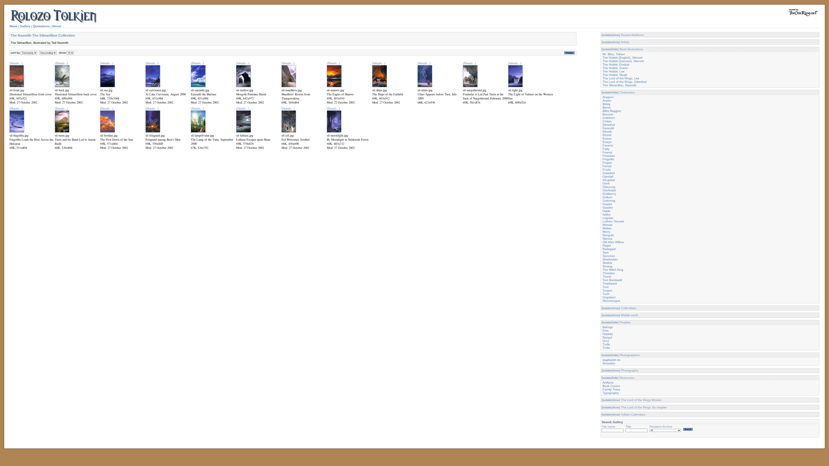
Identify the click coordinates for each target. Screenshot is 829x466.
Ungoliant (609, 297)
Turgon (607, 290)
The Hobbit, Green (615, 68)
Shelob (607, 262)
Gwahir (607, 204)
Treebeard (610, 283)
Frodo (607, 169)
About (56, 26)
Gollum (607, 197)
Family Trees (611, 389)
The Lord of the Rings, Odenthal (625, 81)
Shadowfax (610, 259)
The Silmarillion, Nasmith (619, 85)
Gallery (25, 26)
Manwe (607, 225)
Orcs (606, 341)
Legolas (608, 218)
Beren (607, 107)
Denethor (609, 124)
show (615, 35)
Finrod (607, 166)
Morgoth (608, 235)
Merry (607, 231)
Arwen (607, 100)
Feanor (607, 152)
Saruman (609, 256)
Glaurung (609, 187)
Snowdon (609, 363)
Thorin (607, 276)
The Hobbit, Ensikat (616, 64)
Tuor (606, 287)
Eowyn (607, 142)
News (13, 26)
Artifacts (608, 382)
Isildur (607, 214)
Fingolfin (608, 159)
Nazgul (607, 337)
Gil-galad (609, 180)
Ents (606, 330)
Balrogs (608, 327)
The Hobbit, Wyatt (615, 75)
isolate (606, 35)
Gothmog (609, 200)
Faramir (608, 145)
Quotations (41, 26)
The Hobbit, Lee (614, 71)
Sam (606, 252)
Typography (611, 393)
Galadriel (609, 173)
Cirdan (607, 121)
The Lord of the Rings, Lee (621, 78)
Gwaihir (608, 207)
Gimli (606, 183)
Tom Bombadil (612, 280)
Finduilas (609, 155)
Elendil (607, 131)
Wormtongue (611, 300)
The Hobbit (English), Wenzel (622, 57)
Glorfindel (609, 190)
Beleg (606, 104)
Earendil (608, 128)
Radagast (609, 249)
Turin (606, 294)
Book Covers (611, 386)
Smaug (607, 266)
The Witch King (613, 269)
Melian (607, 228)
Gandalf (608, 176)
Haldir (607, 211)
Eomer (607, 138)
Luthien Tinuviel (613, 221)
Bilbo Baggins (612, 111)
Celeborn (609, 118)
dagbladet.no (611, 360)
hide (615, 49)
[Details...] (16, 63)
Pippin (607, 245)
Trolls (606, 344)
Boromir (608, 114)
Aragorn (608, 97)
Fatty (606, 149)
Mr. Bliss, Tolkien (614, 54)
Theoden (609, 273)
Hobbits (608, 334)
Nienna (607, 238)
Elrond (607, 135)
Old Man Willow (613, 242)
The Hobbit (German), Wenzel (623, 61)
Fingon (607, 162)
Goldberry (609, 193)
